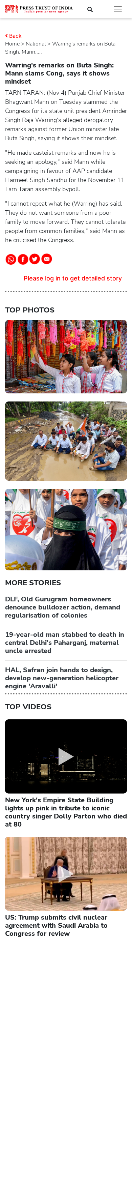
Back (15, 35)
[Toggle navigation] (118, 9)
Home (12, 44)
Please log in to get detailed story (73, 278)
